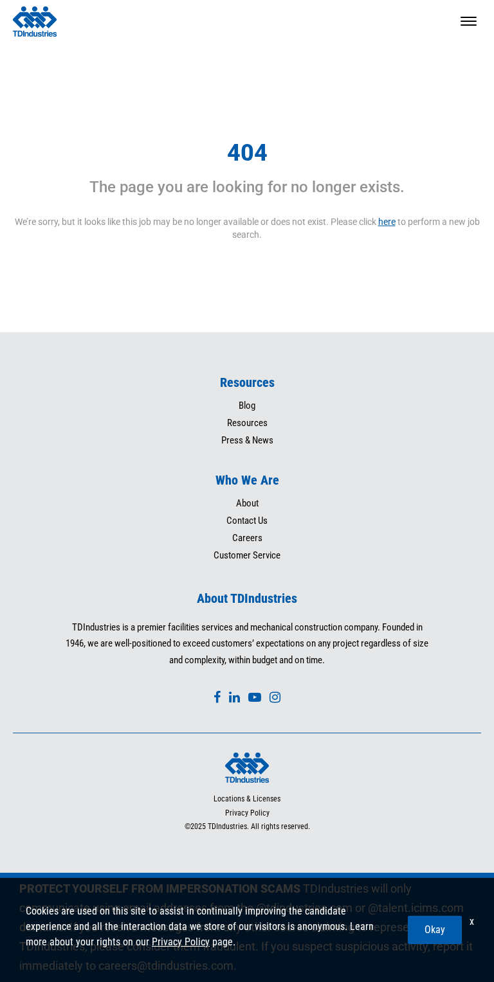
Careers (247, 538)
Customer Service (247, 555)
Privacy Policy (247, 812)
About (247, 503)
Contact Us (247, 520)
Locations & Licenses (247, 798)
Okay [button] (435, 930)
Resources (247, 423)
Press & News (247, 440)
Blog (247, 405)
